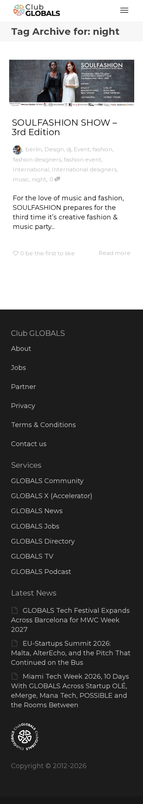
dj (68, 149)
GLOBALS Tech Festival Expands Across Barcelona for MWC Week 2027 (70, 620)
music (21, 179)
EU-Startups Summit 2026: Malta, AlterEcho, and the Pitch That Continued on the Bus (71, 653)
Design (54, 149)
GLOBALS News (37, 511)
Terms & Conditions (43, 425)
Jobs (18, 368)
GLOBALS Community (47, 481)
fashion (102, 149)
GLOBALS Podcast (41, 572)
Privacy (23, 406)
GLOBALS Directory (43, 541)
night (39, 179)
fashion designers (37, 159)
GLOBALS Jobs (35, 526)
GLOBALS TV (32, 556)
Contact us (29, 444)
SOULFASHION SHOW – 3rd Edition (64, 127)
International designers (84, 169)
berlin (33, 149)
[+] (71, 83)
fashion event (82, 159)
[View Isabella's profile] (17, 149)
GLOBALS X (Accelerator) (51, 496)
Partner (23, 387)
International (31, 169)
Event (82, 149)
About (21, 349)
